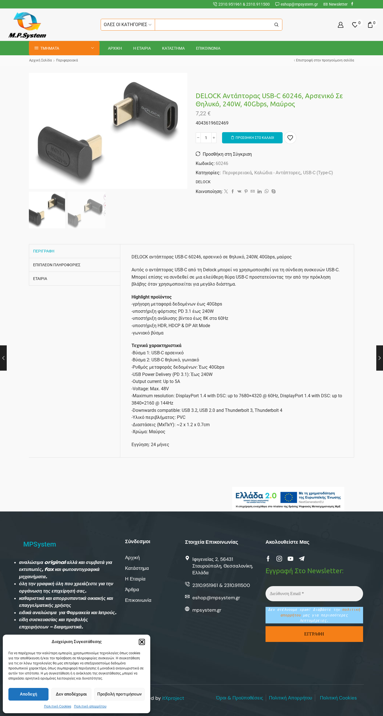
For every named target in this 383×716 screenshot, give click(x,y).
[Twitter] (226, 191)
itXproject (173, 698)
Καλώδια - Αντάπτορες (277, 172)
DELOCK (203, 182)
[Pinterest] (246, 191)
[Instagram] (279, 558)
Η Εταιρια (142, 48)
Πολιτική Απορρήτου (290, 698)
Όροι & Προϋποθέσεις (239, 698)
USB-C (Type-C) (318, 172)
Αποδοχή (28, 694)
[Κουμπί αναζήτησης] (276, 24)
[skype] (273, 191)
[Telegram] (301, 558)
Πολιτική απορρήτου (90, 706)
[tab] (43, 251)
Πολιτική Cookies (57, 706)
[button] (142, 642)
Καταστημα (173, 48)
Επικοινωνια (208, 48)
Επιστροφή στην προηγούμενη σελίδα (325, 60)
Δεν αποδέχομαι (71, 694)
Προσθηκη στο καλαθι (255, 138)
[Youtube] (290, 558)
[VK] (239, 191)
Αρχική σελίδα (40, 60)
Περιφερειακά (67, 60)
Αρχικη (115, 48)
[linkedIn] (259, 191)
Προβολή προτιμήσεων (119, 694)
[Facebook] (352, 4)
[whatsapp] (266, 191)
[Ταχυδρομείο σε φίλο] (252, 191)
